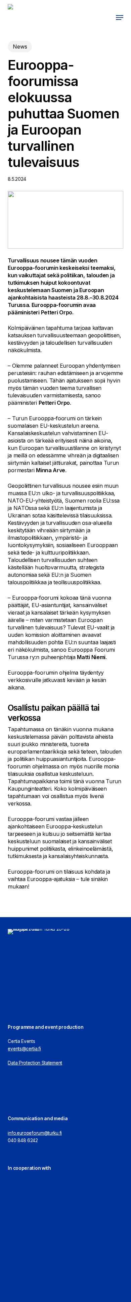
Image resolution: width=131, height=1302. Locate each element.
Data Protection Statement (35, 1063)
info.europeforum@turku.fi (35, 1133)
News (20, 46)
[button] (119, 17)
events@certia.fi (24, 1048)
